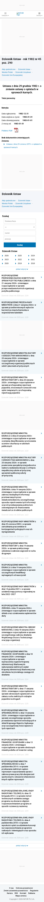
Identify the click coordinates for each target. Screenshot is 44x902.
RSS (16, 893)
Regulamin (34, 891)
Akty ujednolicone (8, 69)
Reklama (31, 893)
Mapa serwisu (20, 896)
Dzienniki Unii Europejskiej (12, 75)
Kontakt (23, 893)
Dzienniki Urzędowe (23, 72)
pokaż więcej (21, 846)
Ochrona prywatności (24, 888)
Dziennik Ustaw (24, 69)
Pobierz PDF (7, 131)
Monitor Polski (7, 72)
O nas (11, 888)
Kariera (10, 893)
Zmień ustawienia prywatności (16, 891)
